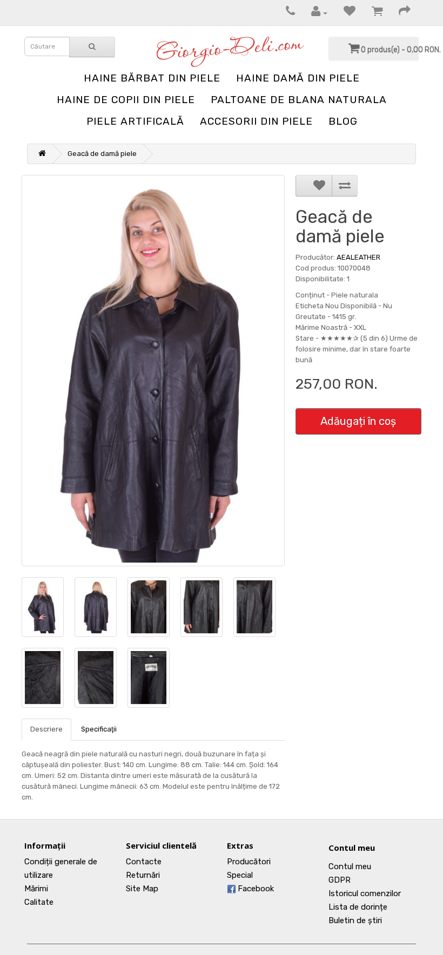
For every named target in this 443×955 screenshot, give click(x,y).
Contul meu (351, 847)
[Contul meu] (313, 13)
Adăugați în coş (358, 421)
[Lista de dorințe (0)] (344, 13)
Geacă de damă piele (102, 154)
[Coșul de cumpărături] (371, 13)
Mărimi (36, 888)
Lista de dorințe (357, 907)
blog (343, 121)
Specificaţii (99, 729)
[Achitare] (399, 13)
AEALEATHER (358, 257)
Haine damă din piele (298, 78)
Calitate (38, 902)
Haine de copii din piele (126, 99)
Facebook (255, 888)
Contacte (144, 861)
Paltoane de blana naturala (299, 99)
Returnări (143, 875)
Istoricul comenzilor (364, 893)
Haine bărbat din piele (152, 78)
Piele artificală (135, 121)
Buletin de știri (355, 920)
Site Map (142, 888)
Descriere (46, 729)
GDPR (339, 880)
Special (240, 875)
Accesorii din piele (256, 121)
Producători (249, 861)
